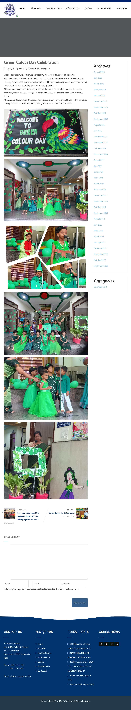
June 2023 (98, 230)
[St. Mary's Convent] (10, 3)
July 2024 (98, 166)
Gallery (88, 8)
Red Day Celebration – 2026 (81, 662)
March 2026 (99, 83)
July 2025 (98, 130)
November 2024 (101, 142)
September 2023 (101, 213)
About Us (35, 8)
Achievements (104, 8)
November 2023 (101, 201)
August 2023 (99, 219)
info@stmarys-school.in (20, 676)
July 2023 (98, 224)
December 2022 (101, 248)
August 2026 (99, 72)
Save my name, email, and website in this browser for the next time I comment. (42, 589)
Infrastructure (73, 8)
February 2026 (100, 89)
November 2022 (101, 254)
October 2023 (100, 207)
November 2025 (101, 107)
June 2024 (98, 172)
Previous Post (28, 515)
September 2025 (101, 119)
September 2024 (101, 154)
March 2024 (99, 183)
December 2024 (101, 136)
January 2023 (99, 242)
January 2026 (99, 95)
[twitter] (106, 644)
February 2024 (100, 189)
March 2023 (99, 236)
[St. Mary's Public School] (17, 16)
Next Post (61, 511)
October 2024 (100, 148)
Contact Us (121, 8)
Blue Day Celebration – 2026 (81, 684)
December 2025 (101, 101)
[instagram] (111, 644)
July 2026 (98, 78)
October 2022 (100, 260)
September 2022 (101, 266)
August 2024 (99, 160)
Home (23, 8)
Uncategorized (45, 69)
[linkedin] (116, 644)
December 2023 (101, 195)
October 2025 (100, 113)
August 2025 (99, 125)
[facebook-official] (101, 644)
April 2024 (98, 177)
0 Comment (32, 69)
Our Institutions (53, 8)
